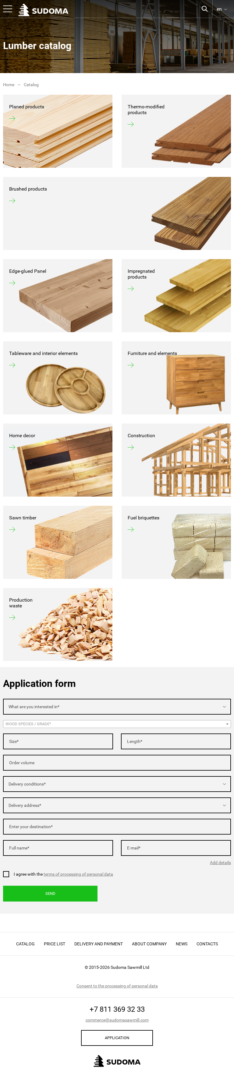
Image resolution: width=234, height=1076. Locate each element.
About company (149, 943)
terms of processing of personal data (78, 874)
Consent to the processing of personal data (117, 985)
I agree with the (63, 874)
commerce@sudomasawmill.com (117, 1020)
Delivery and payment (98, 943)
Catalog (25, 943)
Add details (220, 862)
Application (117, 1038)
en (219, 9)
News (181, 943)
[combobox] (117, 707)
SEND (50, 893)
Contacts (207, 943)
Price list (54, 943)
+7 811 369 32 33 (117, 1009)
